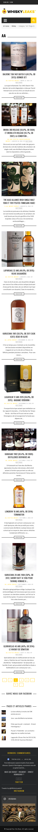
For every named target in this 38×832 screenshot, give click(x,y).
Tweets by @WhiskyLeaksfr (12, 786)
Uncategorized (24, 139)
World (16, 206)
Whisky (17, 81)
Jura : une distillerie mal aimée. (22, 718)
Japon (9, 340)
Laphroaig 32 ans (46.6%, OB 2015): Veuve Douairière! (19, 272)
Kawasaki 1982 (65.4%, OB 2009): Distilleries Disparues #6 (19, 455)
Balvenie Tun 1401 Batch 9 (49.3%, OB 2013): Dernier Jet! (19, 76)
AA (7, 81)
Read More (19, 97)
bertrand (19, 82)
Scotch (11, 81)
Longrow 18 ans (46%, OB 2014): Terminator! (19, 513)
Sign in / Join (8, 2)
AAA (11, 139)
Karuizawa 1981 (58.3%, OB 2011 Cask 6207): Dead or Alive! (19, 335)
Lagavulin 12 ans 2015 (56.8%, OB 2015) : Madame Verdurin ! (19, 398)
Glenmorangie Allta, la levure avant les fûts (19, 770)
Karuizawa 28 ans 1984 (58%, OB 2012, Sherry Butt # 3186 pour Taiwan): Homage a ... (19, 578)
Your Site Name (16, 826)
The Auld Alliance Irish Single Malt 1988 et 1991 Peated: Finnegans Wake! (19, 201)
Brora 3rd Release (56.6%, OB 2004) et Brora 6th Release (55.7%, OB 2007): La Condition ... (19, 133)
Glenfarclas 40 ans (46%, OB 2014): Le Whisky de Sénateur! (19, 648)
